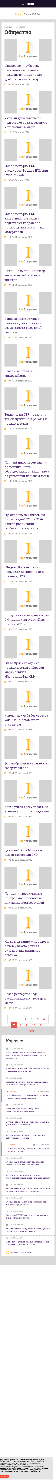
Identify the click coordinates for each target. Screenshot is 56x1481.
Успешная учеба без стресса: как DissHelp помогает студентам (26, 719)
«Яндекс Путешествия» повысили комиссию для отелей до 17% (24, 571)
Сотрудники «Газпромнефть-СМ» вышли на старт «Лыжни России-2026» (27, 619)
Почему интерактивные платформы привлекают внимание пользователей (24, 898)
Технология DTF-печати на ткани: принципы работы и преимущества (25, 418)
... (18, 1019)
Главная (7, 27)
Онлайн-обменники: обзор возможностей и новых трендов (24, 275)
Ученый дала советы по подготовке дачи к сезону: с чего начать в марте (25, 122)
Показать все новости (21, 1252)
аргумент (28, 13)
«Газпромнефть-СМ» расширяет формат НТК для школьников (26, 170)
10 (33, 1025)
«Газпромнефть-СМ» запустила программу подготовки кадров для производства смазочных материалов (24, 223)
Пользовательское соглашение (33, 1466)
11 (41, 1025)
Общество (20, 27)
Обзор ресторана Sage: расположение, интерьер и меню (25, 998)
